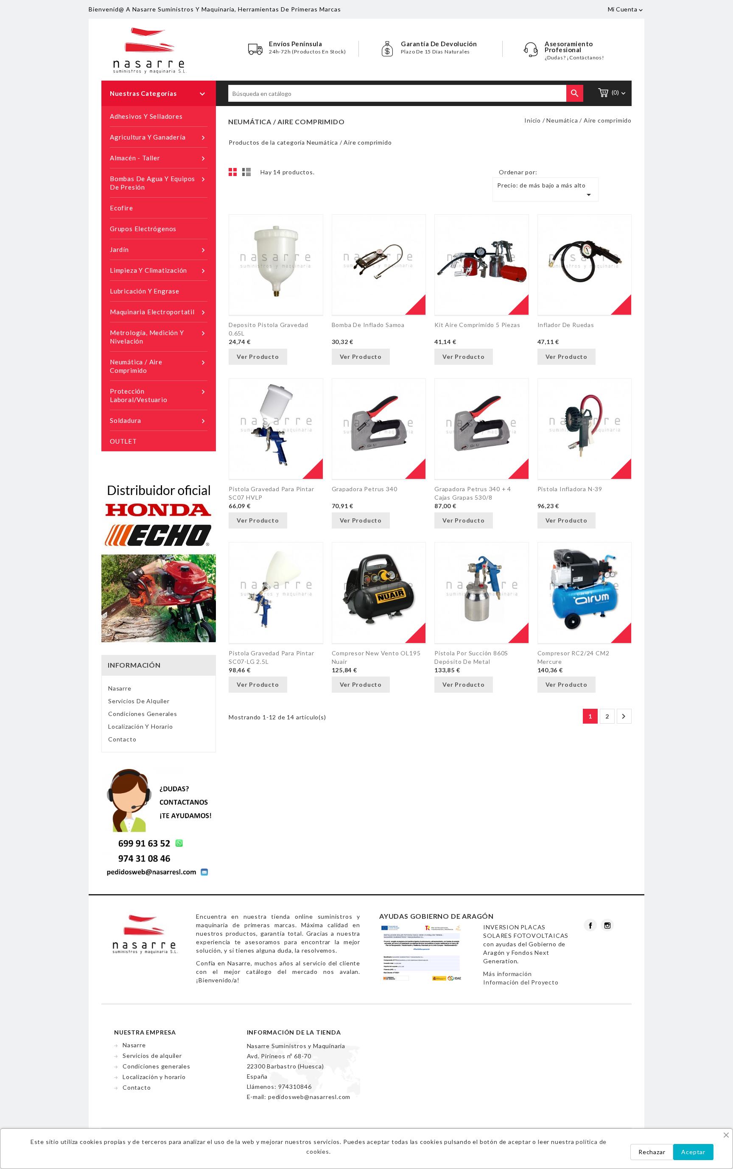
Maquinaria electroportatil (158, 312)
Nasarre (119, 688)
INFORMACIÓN (134, 665)
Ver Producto (258, 356)
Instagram (607, 925)
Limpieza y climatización (158, 270)
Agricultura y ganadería (158, 137)
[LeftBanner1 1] (158, 821)
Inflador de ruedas (565, 324)
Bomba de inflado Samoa (368, 324)
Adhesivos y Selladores (146, 116)
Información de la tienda (294, 1032)
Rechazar (651, 1151)
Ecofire (121, 208)
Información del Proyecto (520, 982)
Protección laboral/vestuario (158, 395)
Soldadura (158, 421)
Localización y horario (140, 726)
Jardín (158, 250)
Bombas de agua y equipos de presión (158, 183)
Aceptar (693, 1151)
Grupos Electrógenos (143, 228)
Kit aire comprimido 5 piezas (477, 324)
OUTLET (123, 441)
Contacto (122, 739)
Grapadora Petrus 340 (364, 488)
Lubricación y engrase (144, 291)
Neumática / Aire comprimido (158, 366)
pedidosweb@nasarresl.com (309, 1096)
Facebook (590, 925)
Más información (507, 973)
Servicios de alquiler (139, 701)
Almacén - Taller (158, 158)
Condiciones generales (142, 713)
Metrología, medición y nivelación (158, 337)
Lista (247, 174)
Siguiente (623, 716)
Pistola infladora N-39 (570, 488)
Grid (235, 174)
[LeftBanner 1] (158, 561)
